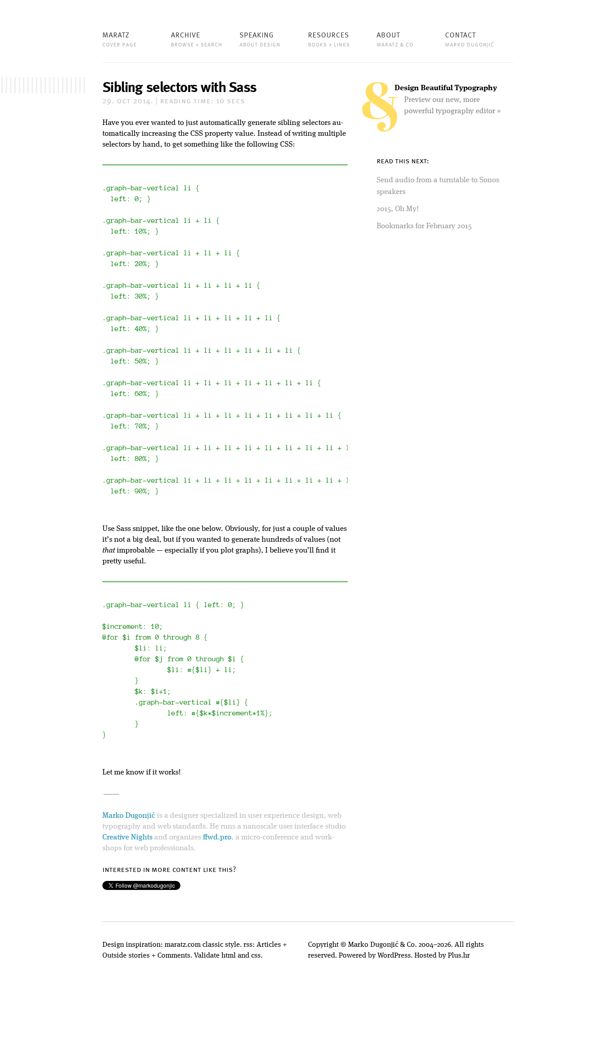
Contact (469, 38)
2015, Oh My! (398, 209)
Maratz (119, 38)
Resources (329, 38)
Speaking (259, 38)
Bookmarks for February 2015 (424, 226)
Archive (196, 38)
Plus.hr (459, 955)
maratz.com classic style (202, 945)
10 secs (202, 101)
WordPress (394, 955)
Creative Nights (127, 837)
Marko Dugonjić (128, 816)
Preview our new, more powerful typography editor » (448, 99)
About (395, 38)
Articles (269, 945)
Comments (173, 955)
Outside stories (126, 955)
